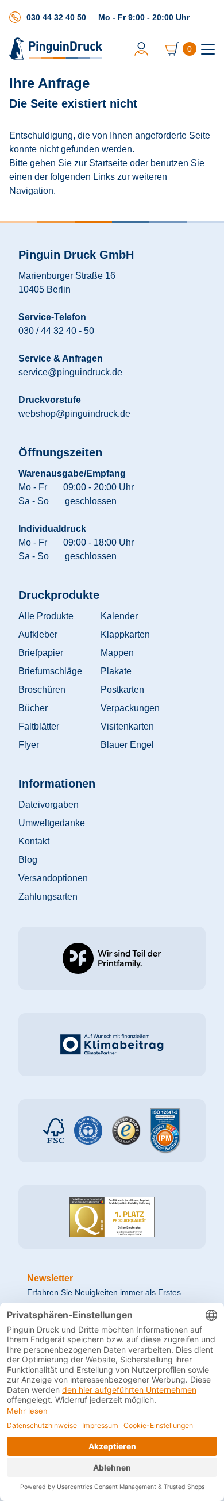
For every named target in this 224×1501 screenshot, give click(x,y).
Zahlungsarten (48, 896)
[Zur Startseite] (57, 48)
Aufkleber (37, 634)
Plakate (116, 671)
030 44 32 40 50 (56, 17)
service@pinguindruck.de (70, 372)
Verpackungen (130, 708)
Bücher (33, 708)
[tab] (207, 49)
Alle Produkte (46, 616)
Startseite (108, 163)
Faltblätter (38, 726)
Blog (27, 860)
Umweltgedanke (51, 823)
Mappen (117, 653)
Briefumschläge (50, 671)
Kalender (119, 616)
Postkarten (122, 689)
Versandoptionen (53, 878)
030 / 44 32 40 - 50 (56, 331)
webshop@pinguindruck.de (74, 414)
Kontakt (33, 841)
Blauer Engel (127, 745)
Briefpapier (40, 653)
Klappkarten (125, 634)
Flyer (28, 745)
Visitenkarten (127, 726)
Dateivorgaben (48, 804)
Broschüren (41, 689)
